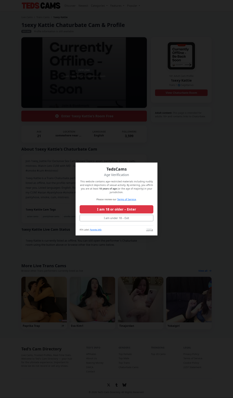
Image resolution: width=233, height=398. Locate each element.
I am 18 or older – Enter (116, 209)
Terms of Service (126, 199)
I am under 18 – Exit (116, 218)
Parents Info (95, 229)
